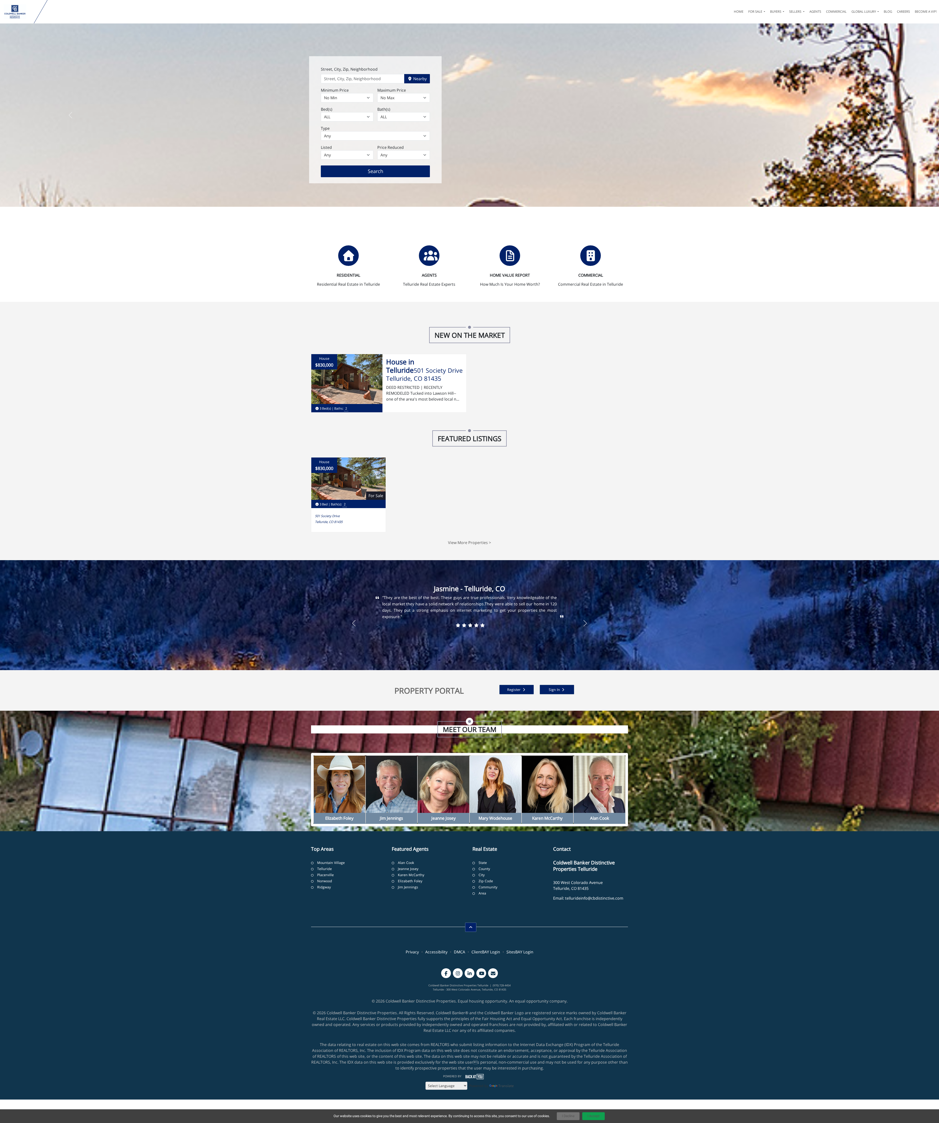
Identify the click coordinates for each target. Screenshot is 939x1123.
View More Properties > (469, 542)
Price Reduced (390, 147)
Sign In (555, 689)
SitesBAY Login (519, 952)
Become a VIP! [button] (926, 11)
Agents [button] (815, 11)
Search (383, 171)
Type (325, 128)
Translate (506, 1085)
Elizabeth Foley (410, 881)
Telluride (324, 868)
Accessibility (436, 952)
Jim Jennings (408, 887)
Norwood (324, 881)
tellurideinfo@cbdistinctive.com (594, 898)
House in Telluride (400, 366)
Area (482, 893)
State (483, 862)
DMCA (459, 952)
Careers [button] (903, 11)
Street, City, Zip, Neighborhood (349, 69)
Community (488, 887)
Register (514, 689)
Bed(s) (326, 109)
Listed (326, 147)
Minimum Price (335, 90)
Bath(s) (383, 109)
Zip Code (486, 881)
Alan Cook (406, 862)
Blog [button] (888, 11)
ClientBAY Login (485, 952)
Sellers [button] (795, 11)
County (484, 868)
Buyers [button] (776, 11)
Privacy (412, 952)
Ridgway (324, 887)
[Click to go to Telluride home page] (18, 12)
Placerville (325, 874)
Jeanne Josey (408, 868)
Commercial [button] (836, 11)
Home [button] (738, 11)
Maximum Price (391, 90)
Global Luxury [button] (864, 11)
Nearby (419, 78)
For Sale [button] (755, 11)
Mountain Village (331, 862)
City (482, 874)
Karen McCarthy (411, 874)
